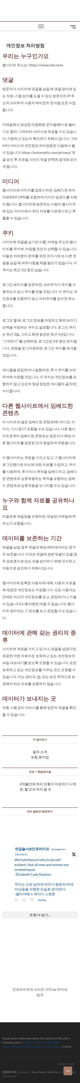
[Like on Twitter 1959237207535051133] (33, 900)
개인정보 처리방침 (66, 1064)
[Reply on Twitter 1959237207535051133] (17, 900)
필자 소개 (40, 752)
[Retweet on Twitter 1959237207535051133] (25, 900)
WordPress (53, 1072)
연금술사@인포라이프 (32, 849)
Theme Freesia (38, 1072)
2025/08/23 (21, 854)
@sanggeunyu (58, 849)
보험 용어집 (40, 757)
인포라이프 (9, 1071)
